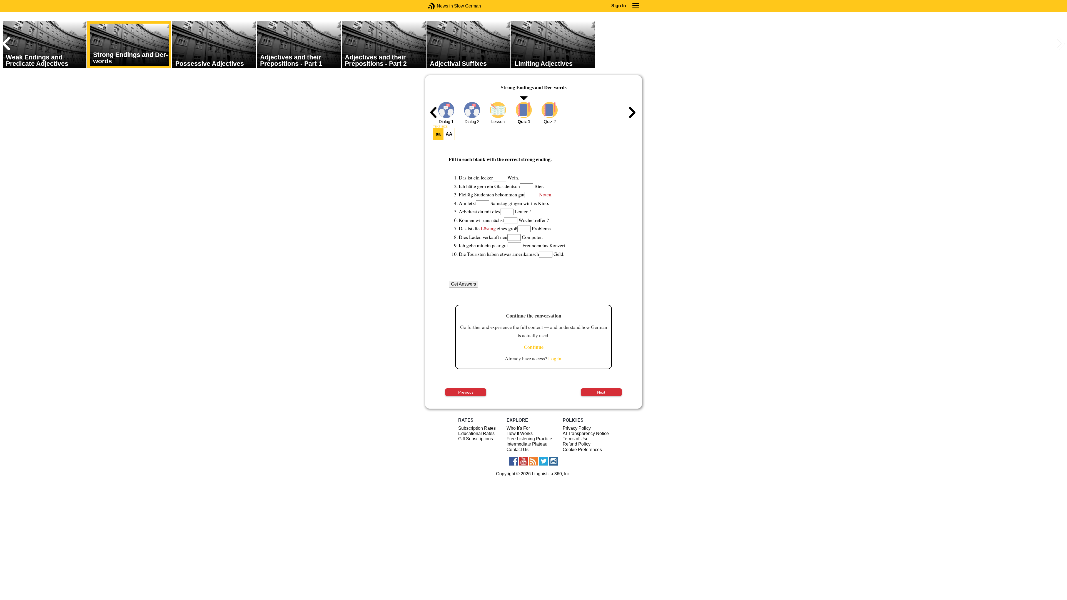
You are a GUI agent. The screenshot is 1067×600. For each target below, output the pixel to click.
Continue (534, 347)
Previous (465, 392)
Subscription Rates (477, 428)
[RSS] (533, 461)
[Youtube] (523, 461)
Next (601, 392)
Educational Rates (476, 433)
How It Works (520, 433)
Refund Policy (576, 444)
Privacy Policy (577, 428)
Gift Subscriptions (475, 438)
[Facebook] (513, 461)
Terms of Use (576, 438)
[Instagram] (553, 461)
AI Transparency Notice (586, 433)
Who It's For (518, 428)
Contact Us (517, 449)
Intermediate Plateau (527, 444)
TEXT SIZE (440, 126)
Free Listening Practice (529, 438)
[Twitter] (543, 461)
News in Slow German (440, 6)
